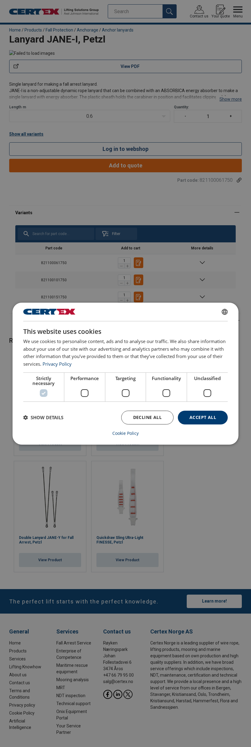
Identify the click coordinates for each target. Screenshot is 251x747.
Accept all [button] (202, 417)
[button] (43, 417)
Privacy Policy (57, 364)
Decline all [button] (147, 417)
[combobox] (225, 311)
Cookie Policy (125, 433)
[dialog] (125, 373)
